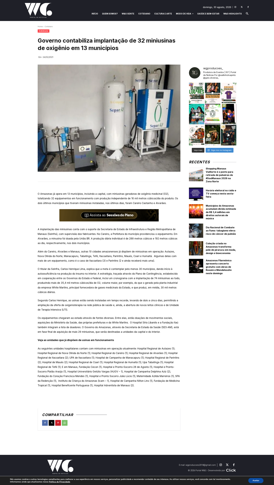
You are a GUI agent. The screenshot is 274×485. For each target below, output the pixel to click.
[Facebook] (248, 7)
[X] (51, 423)
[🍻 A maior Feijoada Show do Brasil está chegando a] (196, 135)
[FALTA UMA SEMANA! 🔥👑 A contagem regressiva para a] (196, 114)
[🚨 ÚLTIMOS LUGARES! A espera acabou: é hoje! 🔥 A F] (196, 93)
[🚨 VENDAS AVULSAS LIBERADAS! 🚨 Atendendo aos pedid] (212, 114)
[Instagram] (235, 7)
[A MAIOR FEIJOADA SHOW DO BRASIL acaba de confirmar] (212, 135)
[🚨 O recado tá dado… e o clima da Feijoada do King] (228, 135)
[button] (247, 13)
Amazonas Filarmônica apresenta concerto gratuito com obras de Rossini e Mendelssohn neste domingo (219, 267)
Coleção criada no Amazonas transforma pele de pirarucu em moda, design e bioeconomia (221, 248)
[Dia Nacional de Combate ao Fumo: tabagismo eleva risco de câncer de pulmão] (196, 231)
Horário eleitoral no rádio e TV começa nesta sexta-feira (221, 193)
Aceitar (256, 480)
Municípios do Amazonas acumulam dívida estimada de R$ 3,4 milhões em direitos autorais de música (221, 212)
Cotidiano (49, 26)
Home (40, 26)
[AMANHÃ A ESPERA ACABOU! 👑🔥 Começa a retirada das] (228, 93)
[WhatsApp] (65, 423)
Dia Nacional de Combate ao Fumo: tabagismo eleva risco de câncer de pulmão (221, 230)
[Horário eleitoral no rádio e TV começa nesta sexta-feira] (196, 193)
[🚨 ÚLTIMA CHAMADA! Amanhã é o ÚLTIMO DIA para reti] (212, 93)
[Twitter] (241, 7)
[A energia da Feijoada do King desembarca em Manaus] (228, 114)
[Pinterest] (58, 423)
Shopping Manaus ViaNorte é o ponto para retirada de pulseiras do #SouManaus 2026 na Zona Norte (219, 175)
